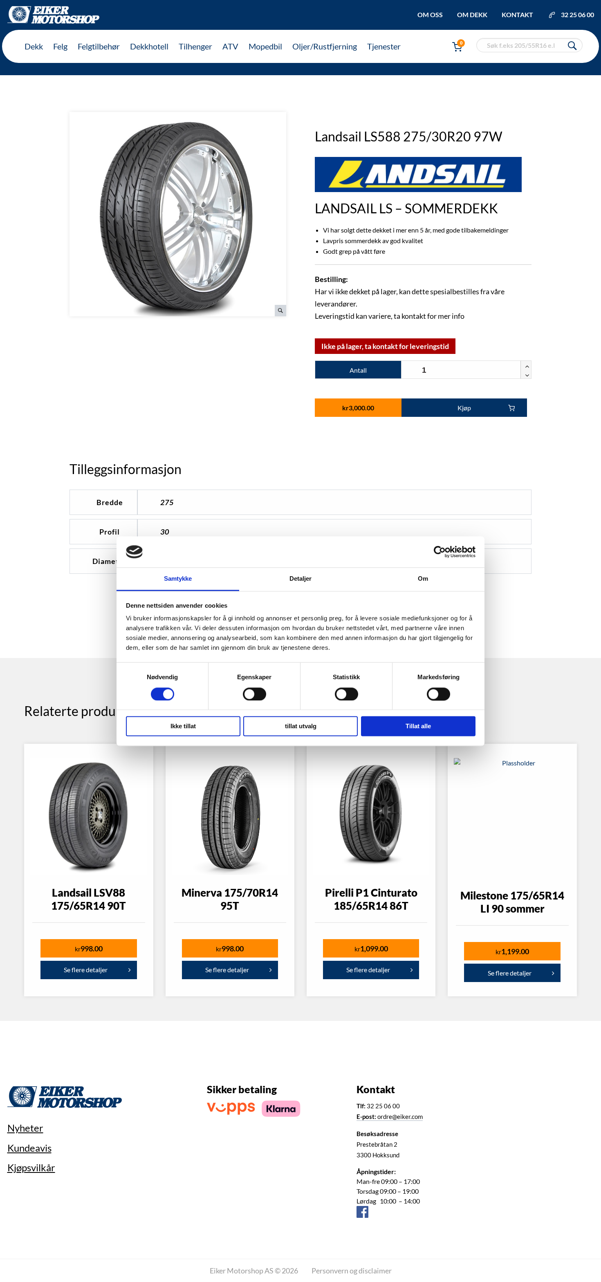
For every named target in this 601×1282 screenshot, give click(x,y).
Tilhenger (195, 46)
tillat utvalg (300, 726)
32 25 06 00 (577, 14)
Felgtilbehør (99, 46)
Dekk (34, 46)
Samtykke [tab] (178, 578)
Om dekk (472, 14)
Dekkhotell (149, 46)
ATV (230, 46)
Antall (358, 370)
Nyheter (25, 1128)
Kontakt (517, 14)
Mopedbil (265, 46)
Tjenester (384, 46)
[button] (525, 365)
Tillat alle (418, 726)
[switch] (254, 693)
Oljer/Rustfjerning (324, 46)
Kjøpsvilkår (31, 1167)
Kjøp (464, 408)
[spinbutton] (466, 370)
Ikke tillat (183, 726)
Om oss (430, 14)
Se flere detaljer (86, 969)
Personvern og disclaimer (352, 1270)
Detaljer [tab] (300, 578)
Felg (60, 46)
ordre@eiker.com (390, 1116)
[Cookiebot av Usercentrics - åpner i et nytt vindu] (439, 552)
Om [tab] (423, 578)
